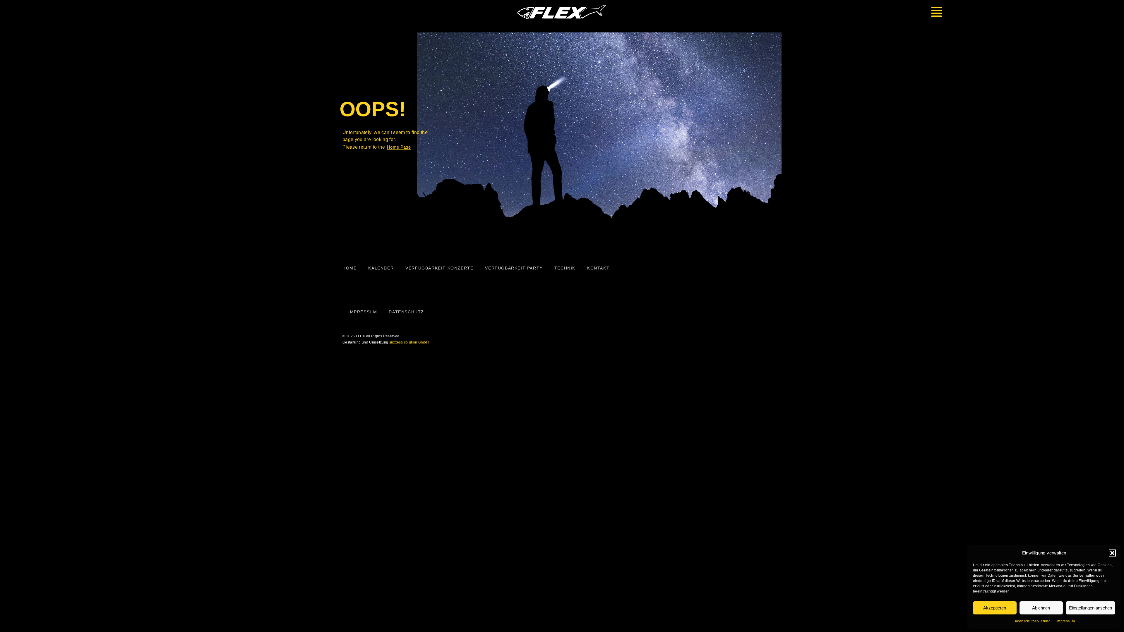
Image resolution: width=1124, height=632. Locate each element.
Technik (564, 268)
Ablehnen (1041, 607)
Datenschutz (406, 312)
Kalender (381, 268)
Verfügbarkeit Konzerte (439, 268)
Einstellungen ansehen (1090, 607)
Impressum (1065, 621)
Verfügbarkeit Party (513, 268)
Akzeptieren (994, 607)
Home (349, 268)
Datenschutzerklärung (1032, 621)
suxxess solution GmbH (409, 342)
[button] (1112, 553)
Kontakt (598, 268)
